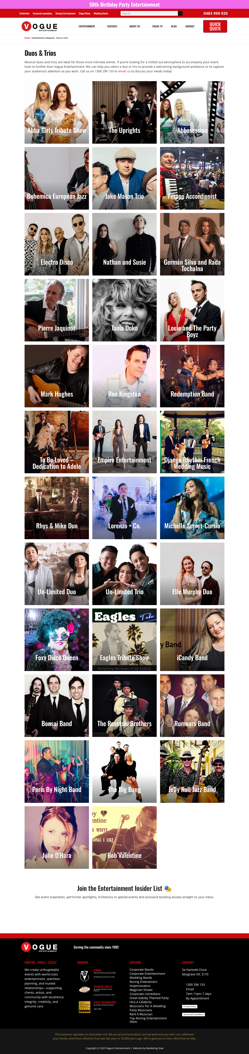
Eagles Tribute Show (124, 657)
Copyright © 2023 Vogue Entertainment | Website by (116, 1048)
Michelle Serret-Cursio (192, 525)
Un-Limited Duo (57, 591)
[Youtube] (41, 1016)
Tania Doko (124, 327)
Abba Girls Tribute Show (56, 130)
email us (124, 71)
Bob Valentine (124, 855)
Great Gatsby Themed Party (149, 998)
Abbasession (192, 130)
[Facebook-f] (26, 1016)
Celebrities (24, 13)
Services (112, 26)
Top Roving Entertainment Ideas (148, 1020)
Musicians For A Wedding (148, 1006)
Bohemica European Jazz (57, 196)
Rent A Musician (141, 1014)
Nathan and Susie (124, 262)
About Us (134, 26)
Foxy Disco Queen (56, 657)
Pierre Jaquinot (56, 327)
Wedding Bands (101, 13)
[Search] (180, 13)
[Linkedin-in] (34, 1016)
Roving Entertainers (143, 982)
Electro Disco (57, 262)
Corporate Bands (142, 969)
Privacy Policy (189, 1006)
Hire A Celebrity (141, 1002)
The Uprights (124, 130)
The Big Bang (124, 789)
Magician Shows (141, 990)
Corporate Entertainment (147, 974)
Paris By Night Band (56, 789)
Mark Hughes (57, 393)
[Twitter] (48, 1016)
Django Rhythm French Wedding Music (192, 463)
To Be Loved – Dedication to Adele (57, 463)
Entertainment (87, 26)
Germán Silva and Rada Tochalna (192, 265)
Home (27, 38)
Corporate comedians (42, 13)
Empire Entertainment (124, 459)
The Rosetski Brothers (124, 723)
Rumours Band (192, 723)
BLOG (174, 26)
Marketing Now (154, 1048)
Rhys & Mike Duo (57, 525)
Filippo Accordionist (192, 196)
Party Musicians (141, 1010)
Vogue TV (157, 26)
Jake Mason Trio (124, 196)
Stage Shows (84, 13)
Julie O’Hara (56, 855)
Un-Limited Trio (124, 591)
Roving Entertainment (66, 13)
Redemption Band (192, 393)
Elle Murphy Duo (192, 591)
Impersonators (140, 986)
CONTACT (189, 26)
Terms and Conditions (193, 1014)
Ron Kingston (124, 393)
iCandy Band (192, 657)
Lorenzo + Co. (124, 525)
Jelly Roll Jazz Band (192, 789)
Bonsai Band (57, 723)
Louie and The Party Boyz (192, 331)
